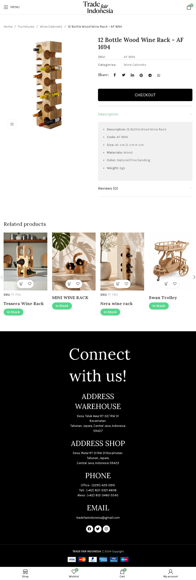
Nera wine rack (116, 303)
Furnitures (26, 27)
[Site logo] (98, 7)
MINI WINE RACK (70, 297)
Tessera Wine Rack (24, 303)
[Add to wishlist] (29, 284)
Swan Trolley (163, 297)
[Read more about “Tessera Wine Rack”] (21, 284)
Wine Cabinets (51, 27)
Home (8, 27)
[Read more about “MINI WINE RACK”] (69, 284)
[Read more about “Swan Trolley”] (166, 284)
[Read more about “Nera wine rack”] (118, 284)
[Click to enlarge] (12, 124)
